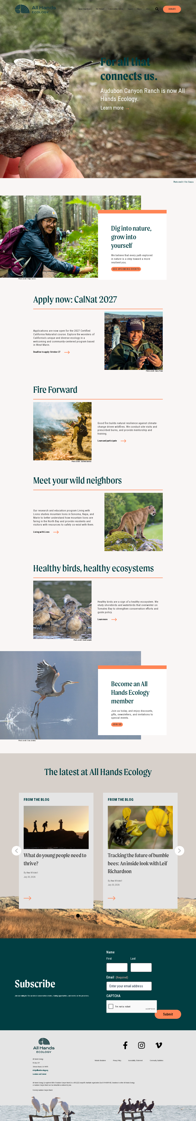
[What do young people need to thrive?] (56, 827)
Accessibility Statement (135, 1061)
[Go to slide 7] (111, 916)
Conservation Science (116, 9)
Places (139, 9)
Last (133, 958)
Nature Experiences (85, 9)
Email (117, 977)
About (148, 9)
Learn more (115, 108)
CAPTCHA (113, 996)
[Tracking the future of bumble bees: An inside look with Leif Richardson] (140, 827)
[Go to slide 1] (77, 916)
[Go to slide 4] (94, 916)
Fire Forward (100, 9)
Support (130, 9)
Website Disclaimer (100, 1061)
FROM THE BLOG (36, 799)
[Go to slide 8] (117, 916)
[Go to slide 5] (100, 916)
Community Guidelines (156, 1061)
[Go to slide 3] (89, 916)
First (109, 958)
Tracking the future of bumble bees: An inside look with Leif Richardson (138, 863)
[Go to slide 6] (106, 916)
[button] (157, 9)
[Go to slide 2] (83, 916)
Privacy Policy (117, 1061)
